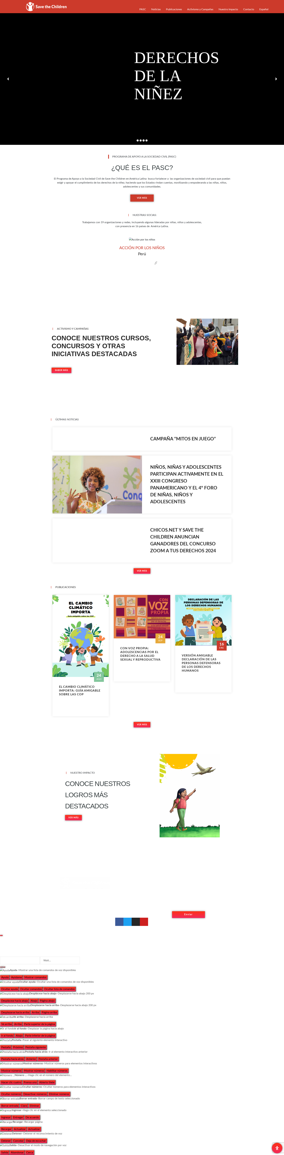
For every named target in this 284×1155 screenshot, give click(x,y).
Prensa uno (30, 1082)
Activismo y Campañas (200, 9)
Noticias (156, 9)
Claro (24, 1105)
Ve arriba (6, 1024)
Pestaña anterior (48, 1059)
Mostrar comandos (35, 977)
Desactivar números (35, 1094)
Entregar (18, 1117)
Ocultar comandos (31, 989)
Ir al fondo (7, 1035)
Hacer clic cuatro (11, 1082)
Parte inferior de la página (40, 1035)
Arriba (35, 1012)
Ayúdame (16, 977)
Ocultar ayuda (9, 989)
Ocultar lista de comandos (59, 989)
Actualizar (20, 1129)
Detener (6, 1141)
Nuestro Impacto (228, 9)
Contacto (248, 9)
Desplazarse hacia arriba (15, 1012)
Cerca (29, 1152)
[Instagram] (136, 922)
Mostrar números (11, 1070)
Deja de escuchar (36, 1141)
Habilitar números (57, 1070)
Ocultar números (11, 1094)
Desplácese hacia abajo (14, 1000)
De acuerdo (32, 1117)
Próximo (18, 1047)
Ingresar (6, 1117)
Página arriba (49, 1012)
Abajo (34, 1000)
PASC (142, 9)
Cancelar (18, 1141)
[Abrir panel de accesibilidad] (277, 1148)
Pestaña (6, 1047)
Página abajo (47, 1000)
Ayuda (5, 977)
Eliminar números (59, 1094)
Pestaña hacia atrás (12, 1059)
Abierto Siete (46, 1082)
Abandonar (17, 1152)
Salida (4, 1152)
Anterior (31, 1059)
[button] (15, 266)
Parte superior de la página (39, 1024)
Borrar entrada (9, 1105)
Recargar (6, 1129)
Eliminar (34, 1105)
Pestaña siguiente (35, 1047)
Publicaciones (174, 9)
